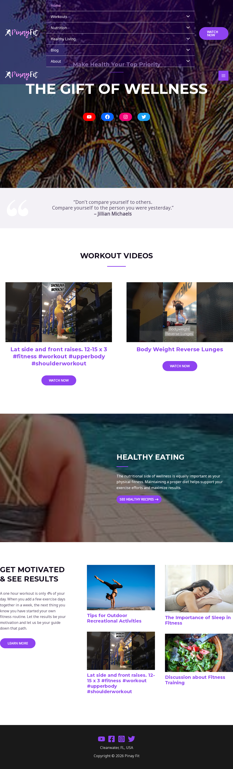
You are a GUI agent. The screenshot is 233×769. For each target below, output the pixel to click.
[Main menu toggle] (223, 76)
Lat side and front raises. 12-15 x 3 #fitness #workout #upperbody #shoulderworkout (58, 356)
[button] (213, 33)
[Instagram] (121, 739)
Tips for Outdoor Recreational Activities (114, 618)
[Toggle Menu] (187, 16)
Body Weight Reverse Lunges (180, 349)
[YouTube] (101, 739)
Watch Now (62, 381)
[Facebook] (111, 739)
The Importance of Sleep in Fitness (198, 620)
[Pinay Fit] (22, 33)
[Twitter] (131, 739)
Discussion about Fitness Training (195, 679)
